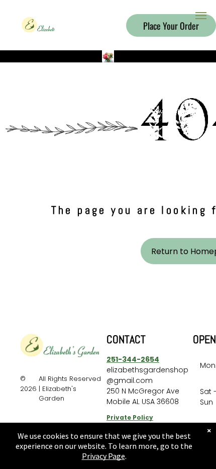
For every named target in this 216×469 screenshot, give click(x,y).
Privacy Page (103, 456)
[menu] (201, 16)
